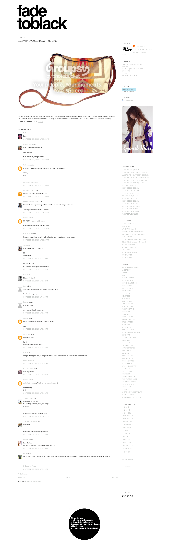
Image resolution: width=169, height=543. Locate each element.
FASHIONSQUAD (127, 306)
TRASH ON (125, 389)
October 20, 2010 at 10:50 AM (36, 196)
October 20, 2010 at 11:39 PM (36, 416)
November (127, 418)
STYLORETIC (126, 369)
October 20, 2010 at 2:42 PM (36, 281)
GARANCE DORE (128, 317)
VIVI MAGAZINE (127, 257)
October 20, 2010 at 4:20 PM (36, 297)
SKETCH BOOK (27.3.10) (130, 191)
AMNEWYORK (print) (129, 229)
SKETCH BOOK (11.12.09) (130, 209)
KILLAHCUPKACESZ (129, 337)
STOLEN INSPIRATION (129, 366)
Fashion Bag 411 (29, 360)
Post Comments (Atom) (34, 481)
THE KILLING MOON (129, 382)
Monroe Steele (28, 144)
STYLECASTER (127, 255)
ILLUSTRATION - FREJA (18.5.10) (133, 183)
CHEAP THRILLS (127, 288)
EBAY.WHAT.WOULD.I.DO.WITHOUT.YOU (37, 41)
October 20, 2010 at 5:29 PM (36, 313)
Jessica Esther (28, 398)
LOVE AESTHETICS (128, 348)
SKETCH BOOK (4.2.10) (130, 198)
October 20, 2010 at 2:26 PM (36, 270)
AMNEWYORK (127, 226)
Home (68, 477)
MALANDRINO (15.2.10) (130, 196)
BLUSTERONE (127, 286)
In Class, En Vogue (29, 466)
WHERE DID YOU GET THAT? (132, 392)
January (126, 448)
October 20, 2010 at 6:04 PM (36, 329)
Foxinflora (26, 440)
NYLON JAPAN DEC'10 (129, 244)
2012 (126, 407)
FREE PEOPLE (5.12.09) (130, 214)
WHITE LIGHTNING (128, 395)
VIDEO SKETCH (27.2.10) (130, 193)
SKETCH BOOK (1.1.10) (130, 204)
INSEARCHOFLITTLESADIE (131, 332)
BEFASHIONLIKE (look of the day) (133, 231)
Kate (24, 286)
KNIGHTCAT (126, 340)
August (125, 427)
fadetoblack (140, 46)
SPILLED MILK (127, 250)
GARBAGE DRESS (128, 319)
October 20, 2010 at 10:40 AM (36, 139)
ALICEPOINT (126, 270)
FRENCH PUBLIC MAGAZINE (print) (134, 239)
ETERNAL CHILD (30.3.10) (131, 185)
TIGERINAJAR (126, 387)
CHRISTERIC (126, 291)
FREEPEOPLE (127, 311)
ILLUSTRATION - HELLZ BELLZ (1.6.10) (135, 178)
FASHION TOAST (127, 301)
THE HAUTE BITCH (128, 376)
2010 (126, 413)
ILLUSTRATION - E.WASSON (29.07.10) (135, 175)
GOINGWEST (126, 324)
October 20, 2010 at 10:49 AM (36, 160)
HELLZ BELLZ (126, 327)
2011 (126, 410)
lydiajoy (25, 318)
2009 (126, 452)
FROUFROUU (126, 314)
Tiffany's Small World (30, 421)
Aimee (25, 453)
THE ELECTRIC (127, 371)
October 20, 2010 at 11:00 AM (36, 213)
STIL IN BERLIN (127, 363)
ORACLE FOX (126, 350)
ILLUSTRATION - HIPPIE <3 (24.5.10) (134, 180)
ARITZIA (124, 273)
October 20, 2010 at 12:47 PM (36, 240)
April (125, 439)
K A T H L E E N (28, 369)
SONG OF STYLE (127, 358)
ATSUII (124, 275)
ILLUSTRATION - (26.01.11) (131, 170)
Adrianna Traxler (29, 190)
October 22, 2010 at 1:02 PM (36, 469)
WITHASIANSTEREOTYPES (131, 397)
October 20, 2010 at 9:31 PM (36, 393)
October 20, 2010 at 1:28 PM (36, 258)
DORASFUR (126, 299)
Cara (25, 275)
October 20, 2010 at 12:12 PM (36, 229)
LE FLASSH (126, 343)
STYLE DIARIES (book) (129, 252)
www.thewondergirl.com (31, 182)
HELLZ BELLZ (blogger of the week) (134, 242)
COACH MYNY (127, 237)
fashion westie (28, 234)
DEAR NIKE (126, 296)
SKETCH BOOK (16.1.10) (130, 201)
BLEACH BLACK (127, 280)
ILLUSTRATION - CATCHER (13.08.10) (135, 172)
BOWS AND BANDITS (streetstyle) (133, 234)
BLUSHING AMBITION (129, 283)
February (126, 445)
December (127, 415)
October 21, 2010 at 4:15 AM (36, 448)
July (124, 430)
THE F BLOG (126, 374)
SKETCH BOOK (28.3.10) (130, 188)
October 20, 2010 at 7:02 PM (36, 363)
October (126, 421)
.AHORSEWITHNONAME (130, 267)
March (125, 442)
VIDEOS (124, 73)
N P (24, 133)
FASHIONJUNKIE (127, 304)
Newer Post (21, 477)
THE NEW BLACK (128, 384)
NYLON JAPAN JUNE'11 (130, 247)
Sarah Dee (27, 334)
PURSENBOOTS (127, 356)
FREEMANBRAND (128, 309)
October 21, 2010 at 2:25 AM (36, 435)
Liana (25, 352)
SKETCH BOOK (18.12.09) (131, 206)
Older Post (114, 477)
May (125, 436)
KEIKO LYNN (126, 335)
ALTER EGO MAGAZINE (130, 224)
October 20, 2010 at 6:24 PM (36, 347)
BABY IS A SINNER (128, 278)
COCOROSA (126, 293)
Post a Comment (23, 474)
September (127, 424)
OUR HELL (125, 353)
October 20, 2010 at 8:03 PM (36, 375)
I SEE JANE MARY (128, 330)
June (125, 433)
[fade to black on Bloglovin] (129, 91)
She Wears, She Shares (31, 202)
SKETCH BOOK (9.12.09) (130, 211)
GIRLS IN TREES (127, 322)
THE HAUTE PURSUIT (129, 379)
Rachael (26, 302)
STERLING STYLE (128, 361)
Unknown (26, 165)
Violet (25, 245)
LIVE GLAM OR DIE (128, 345)
